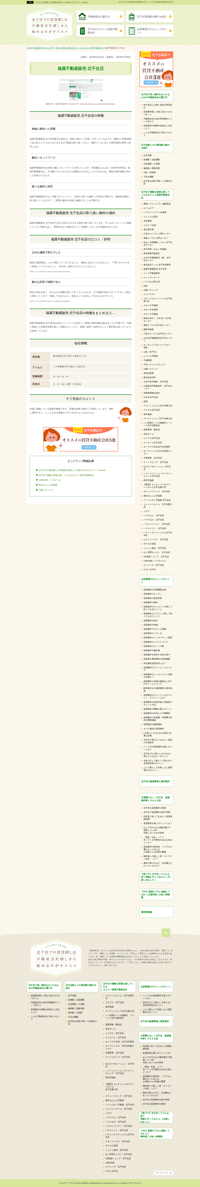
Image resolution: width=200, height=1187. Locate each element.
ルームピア (148, 208)
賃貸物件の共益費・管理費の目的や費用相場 (157, 718)
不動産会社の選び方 (99, 16)
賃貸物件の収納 (150, 625)
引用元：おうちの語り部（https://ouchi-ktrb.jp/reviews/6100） (50, 301)
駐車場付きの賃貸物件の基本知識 (157, 689)
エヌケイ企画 (149, 225)
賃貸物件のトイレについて (155, 642)
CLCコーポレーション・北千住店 (119, 1065)
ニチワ (146, 511)
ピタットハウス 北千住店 (155, 539)
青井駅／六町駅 (75, 1012)
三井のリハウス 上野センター (157, 233)
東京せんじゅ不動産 (48, 485)
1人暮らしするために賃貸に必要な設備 (157, 734)
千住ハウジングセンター (154, 364)
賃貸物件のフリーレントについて (157, 668)
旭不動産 (147, 414)
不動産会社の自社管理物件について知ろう (157, 120)
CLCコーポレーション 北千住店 (157, 467)
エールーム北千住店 (152, 442)
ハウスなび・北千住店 (115, 1122)
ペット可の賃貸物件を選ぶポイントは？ (157, 748)
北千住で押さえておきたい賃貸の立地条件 (157, 741)
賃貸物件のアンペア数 (153, 646)
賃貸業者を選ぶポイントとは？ (157, 823)
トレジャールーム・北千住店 (118, 1109)
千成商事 (147, 360)
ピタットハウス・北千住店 (117, 1141)
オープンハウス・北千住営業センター (119, 1047)
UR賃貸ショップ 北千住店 (156, 556)
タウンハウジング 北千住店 (156, 491)
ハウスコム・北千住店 (115, 1117)
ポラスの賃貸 (149, 543)
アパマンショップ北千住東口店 (157, 418)
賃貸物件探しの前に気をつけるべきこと (157, 113)
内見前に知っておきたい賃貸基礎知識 (157, 817)
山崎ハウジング (150, 290)
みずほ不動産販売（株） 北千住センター (157, 258)
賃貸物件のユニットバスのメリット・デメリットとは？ (157, 696)
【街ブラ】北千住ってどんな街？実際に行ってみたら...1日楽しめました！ (155, 877)
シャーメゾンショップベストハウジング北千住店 (157, 474)
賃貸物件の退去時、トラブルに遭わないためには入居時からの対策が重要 (157, 849)
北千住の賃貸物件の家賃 (154, 808)
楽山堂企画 (148, 229)
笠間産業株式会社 (151, 393)
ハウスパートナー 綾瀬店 (155, 212)
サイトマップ (162, 1172)
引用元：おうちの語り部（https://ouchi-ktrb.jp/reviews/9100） (50, 271)
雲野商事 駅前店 (151, 429)
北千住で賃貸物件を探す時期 (156, 812)
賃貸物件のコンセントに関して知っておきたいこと (157, 607)
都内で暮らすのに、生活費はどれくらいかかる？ (157, 864)
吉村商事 (147, 221)
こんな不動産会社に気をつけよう (157, 133)
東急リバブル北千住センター (156, 325)
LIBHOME (110, 1163)
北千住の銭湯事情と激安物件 (155, 781)
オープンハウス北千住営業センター (157, 452)
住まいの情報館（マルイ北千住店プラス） (157, 243)
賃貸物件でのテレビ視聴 (154, 629)
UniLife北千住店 (150, 397)
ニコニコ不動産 (150, 356)
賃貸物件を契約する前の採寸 (156, 654)
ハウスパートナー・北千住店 (118, 1126)
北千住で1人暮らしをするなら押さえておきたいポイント (157, 754)
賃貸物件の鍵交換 (151, 650)
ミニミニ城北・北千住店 (116, 1150)
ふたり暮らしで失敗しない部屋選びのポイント (157, 768)
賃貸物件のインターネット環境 (157, 637)
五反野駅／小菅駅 (151, 164)
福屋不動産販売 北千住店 (155, 269)
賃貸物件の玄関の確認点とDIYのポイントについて (157, 682)
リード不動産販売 (151, 273)
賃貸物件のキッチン (152, 594)
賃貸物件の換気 (150, 602)
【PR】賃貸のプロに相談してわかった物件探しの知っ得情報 (155, 894)
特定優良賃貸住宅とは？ (154, 663)
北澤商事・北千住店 (114, 1053)
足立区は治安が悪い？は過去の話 (157, 182)
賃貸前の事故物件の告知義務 (156, 659)
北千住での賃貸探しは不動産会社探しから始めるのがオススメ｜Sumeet (62, 2)
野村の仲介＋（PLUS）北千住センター (157, 319)
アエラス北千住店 (151, 410)
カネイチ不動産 (150, 305)
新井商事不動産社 (151, 253)
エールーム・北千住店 (115, 1037)
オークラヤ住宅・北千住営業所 (119, 1041)
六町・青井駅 (149, 172)
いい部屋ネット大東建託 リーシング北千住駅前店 (119, 1016)
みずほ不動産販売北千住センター (157, 339)
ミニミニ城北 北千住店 (154, 548)
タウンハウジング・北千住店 (118, 1096)
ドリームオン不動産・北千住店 (119, 1104)
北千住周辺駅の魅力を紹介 (152, 16)
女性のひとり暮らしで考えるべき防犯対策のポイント (157, 761)
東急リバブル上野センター (155, 238)
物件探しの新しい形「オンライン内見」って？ (157, 857)
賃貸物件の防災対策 (152, 598)
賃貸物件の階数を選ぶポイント (157, 709)
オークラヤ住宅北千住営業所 (156, 447)
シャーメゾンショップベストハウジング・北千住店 (119, 1071)
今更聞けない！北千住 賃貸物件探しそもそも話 (155, 799)
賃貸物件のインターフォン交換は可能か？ (157, 675)
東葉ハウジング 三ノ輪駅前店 (157, 204)
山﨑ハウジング (46, 490)
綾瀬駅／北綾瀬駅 (151, 159)
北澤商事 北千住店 (152, 458)
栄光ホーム (148, 434)
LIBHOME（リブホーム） (50, 480)
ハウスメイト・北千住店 (116, 1130)
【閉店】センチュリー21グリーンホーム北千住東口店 (156, 485)
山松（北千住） (150, 352)
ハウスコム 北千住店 (153, 515)
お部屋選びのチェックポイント (152, 31)
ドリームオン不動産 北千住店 (157, 500)
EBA (145, 286)
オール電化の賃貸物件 (153, 729)
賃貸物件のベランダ (152, 633)
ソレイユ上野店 (150, 216)
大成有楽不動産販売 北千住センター (157, 387)
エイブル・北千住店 (114, 1033)
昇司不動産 (148, 480)
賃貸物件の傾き (150, 620)
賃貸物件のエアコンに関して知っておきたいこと (157, 614)
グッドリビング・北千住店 (117, 1057)
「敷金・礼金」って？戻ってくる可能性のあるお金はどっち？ (157, 840)
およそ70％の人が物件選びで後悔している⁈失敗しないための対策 (156, 830)
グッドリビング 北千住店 (155, 462)
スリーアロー (149, 294)
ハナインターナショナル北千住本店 (157, 533)
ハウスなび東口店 (151, 281)
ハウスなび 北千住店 (153, 519)
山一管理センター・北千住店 (118, 1154)
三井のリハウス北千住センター (157, 333)
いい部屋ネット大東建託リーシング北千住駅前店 (157, 424)
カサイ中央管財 (150, 309)
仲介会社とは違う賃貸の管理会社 (157, 106)
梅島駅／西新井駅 (151, 168)
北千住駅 (147, 155)
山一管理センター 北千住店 (156, 552)
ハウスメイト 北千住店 (154, 528)
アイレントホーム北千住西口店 (157, 405)
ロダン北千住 (149, 569)
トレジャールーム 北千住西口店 (157, 505)
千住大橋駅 (148, 177)
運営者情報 (146, 912)
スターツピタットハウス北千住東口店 (157, 299)
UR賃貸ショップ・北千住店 (118, 1158)
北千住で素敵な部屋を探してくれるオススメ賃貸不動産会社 (66, 475)
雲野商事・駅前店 (113, 1024)
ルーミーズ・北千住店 (153, 565)
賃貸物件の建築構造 (152, 724)
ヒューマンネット (151, 277)
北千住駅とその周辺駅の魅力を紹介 (155, 146)
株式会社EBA (149, 377)
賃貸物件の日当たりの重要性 (156, 713)
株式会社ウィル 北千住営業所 (157, 264)
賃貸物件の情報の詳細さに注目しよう (157, 126)
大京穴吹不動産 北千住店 (155, 381)
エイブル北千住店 (151, 438)
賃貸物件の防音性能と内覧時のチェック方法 (157, 703)
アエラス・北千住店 (114, 1002)
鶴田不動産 (148, 329)
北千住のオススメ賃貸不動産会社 (102, 31)
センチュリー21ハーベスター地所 (156, 346)
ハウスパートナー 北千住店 (156, 524)
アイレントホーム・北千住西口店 (119, 996)
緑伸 (145, 401)
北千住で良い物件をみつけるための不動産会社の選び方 (155, 96)
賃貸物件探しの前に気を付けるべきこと (45, 996)
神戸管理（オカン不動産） (155, 249)
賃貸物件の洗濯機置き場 (154, 589)
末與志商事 (148, 373)
